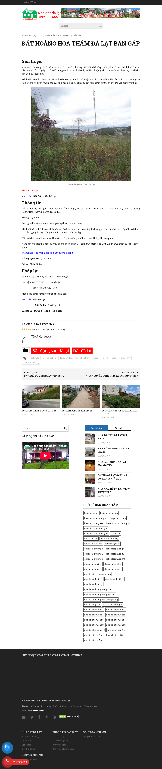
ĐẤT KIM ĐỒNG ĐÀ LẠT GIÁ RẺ (77, 410)
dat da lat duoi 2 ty (93, 543)
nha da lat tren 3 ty (114, 635)
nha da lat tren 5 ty (93, 640)
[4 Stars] (28, 329)
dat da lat (35, 358)
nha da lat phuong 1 (112, 604)
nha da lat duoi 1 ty (93, 579)
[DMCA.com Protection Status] (69, 715)
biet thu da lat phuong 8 (95, 528)
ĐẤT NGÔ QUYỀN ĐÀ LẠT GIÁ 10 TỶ (44, 375)
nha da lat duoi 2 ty (114, 579)
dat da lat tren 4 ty (31, 362)
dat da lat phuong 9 (93, 558)
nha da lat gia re (92, 604)
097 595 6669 (37, 710)
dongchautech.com (92, 736)
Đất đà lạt (82, 350)
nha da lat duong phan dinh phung (101, 599)
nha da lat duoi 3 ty (93, 584)
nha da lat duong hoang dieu (98, 589)
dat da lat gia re (101, 358)
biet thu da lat (90, 513)
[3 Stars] (26, 329)
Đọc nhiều (96, 428)
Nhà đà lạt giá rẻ (60, 736)
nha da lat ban (104, 574)
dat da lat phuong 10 (121, 358)
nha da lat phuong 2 (93, 609)
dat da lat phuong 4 (115, 548)
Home (24, 35)
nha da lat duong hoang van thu (99, 594)
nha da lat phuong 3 (115, 609)
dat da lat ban (49, 358)
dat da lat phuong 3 (93, 548)
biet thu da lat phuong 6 (117, 523)
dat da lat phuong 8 (115, 553)
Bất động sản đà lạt (37, 35)
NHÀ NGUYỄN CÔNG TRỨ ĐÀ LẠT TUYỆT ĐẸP (112, 375)
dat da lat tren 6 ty (113, 569)
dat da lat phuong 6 (93, 553)
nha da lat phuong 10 (94, 629)
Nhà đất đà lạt (29, 1)
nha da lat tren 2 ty (93, 635)
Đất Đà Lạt (39, 299)
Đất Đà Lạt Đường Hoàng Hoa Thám (42, 310)
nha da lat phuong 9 (115, 624)
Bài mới (119, 428)
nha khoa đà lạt (29, 759)
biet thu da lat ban (109, 513)
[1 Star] (23, 329)
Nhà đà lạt (26, 740)
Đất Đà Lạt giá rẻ (60, 740)
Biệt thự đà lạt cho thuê (63, 748)
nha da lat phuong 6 (93, 619)
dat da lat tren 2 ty (93, 563)
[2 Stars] (24, 329)
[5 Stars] (30, 329)
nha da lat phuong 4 (93, 614)
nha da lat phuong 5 (115, 614)
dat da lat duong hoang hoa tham (74, 358)
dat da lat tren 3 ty (113, 563)
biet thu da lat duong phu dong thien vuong (105, 518)
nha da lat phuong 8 (93, 624)
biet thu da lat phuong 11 (96, 533)
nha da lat (89, 574)
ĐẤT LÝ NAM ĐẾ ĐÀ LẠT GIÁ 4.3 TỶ (39, 410)
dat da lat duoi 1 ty (109, 538)
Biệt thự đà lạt (28, 748)
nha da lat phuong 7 (115, 619)
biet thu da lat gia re (93, 523)
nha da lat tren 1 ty (116, 629)
